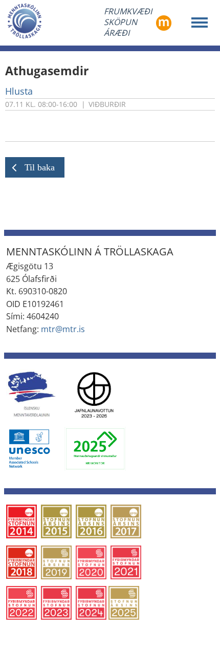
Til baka (40, 167)
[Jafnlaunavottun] (94, 393)
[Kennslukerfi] (163, 22)
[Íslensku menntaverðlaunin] (31, 393)
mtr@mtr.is (63, 329)
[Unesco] (29, 448)
